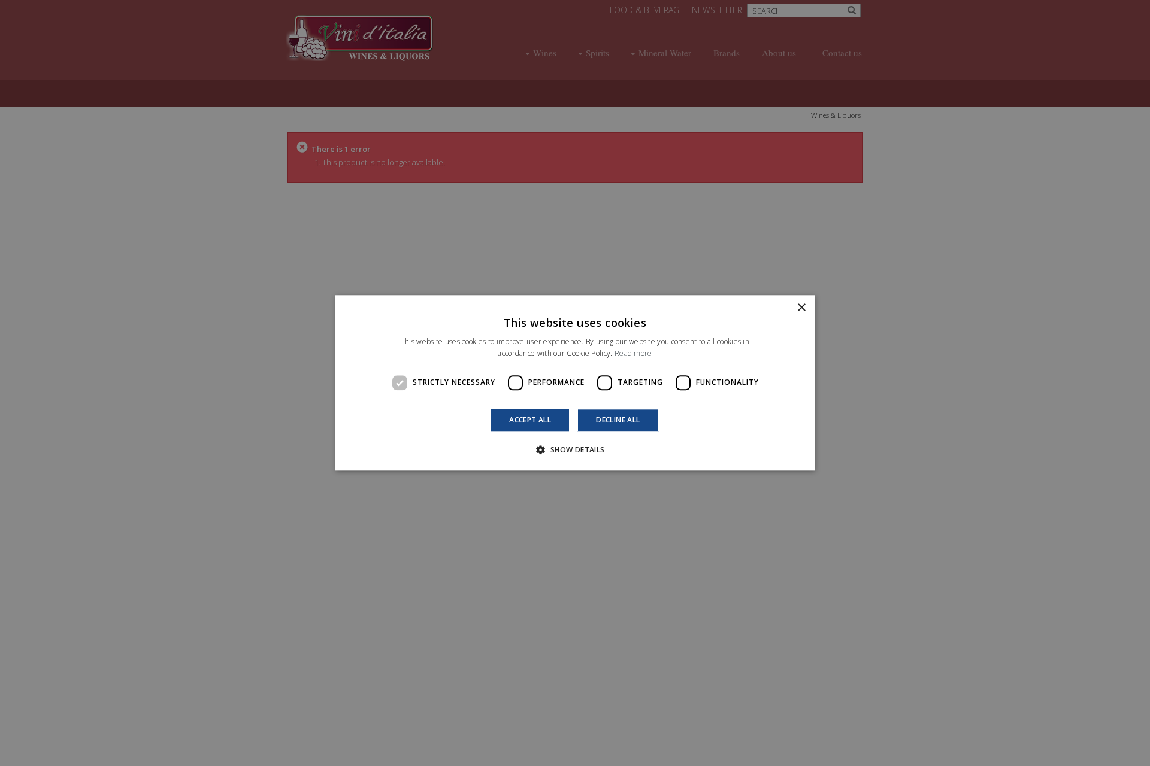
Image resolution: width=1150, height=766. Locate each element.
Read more (633, 354)
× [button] (801, 307)
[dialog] (575, 383)
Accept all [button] (530, 420)
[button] (574, 450)
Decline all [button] (618, 420)
